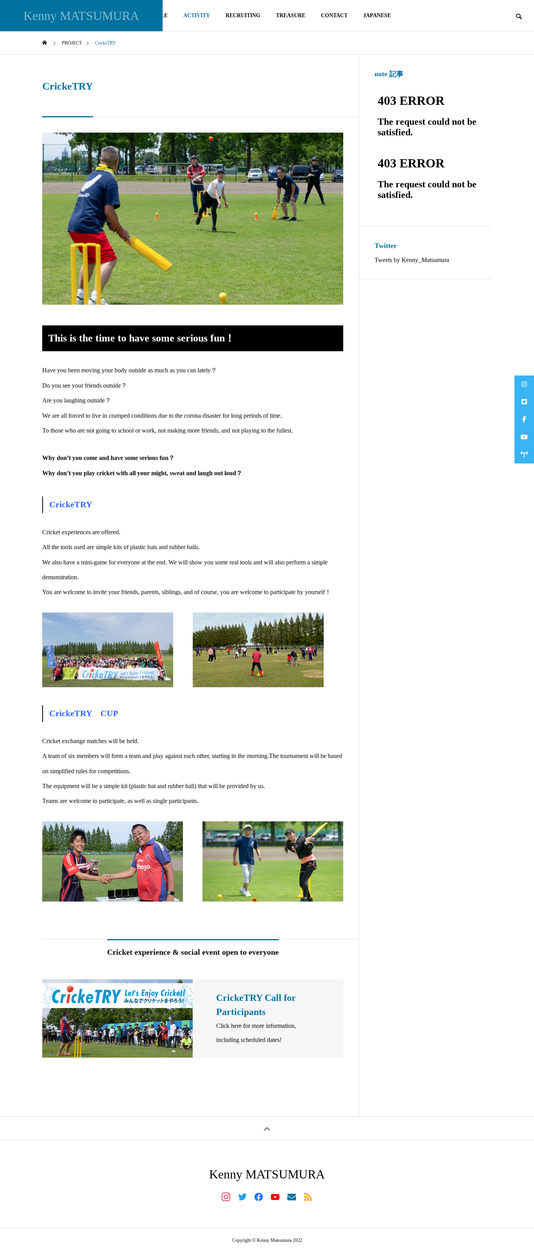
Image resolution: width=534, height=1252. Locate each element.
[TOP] (267, 1128)
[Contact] (291, 1196)
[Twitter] (242, 1196)
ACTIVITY (196, 15)
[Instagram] (226, 1196)
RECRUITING (243, 15)
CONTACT (334, 15)
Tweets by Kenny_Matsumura (412, 260)
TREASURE (290, 15)
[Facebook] (258, 1196)
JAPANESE (377, 15)
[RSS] (308, 1196)
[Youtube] (275, 1196)
